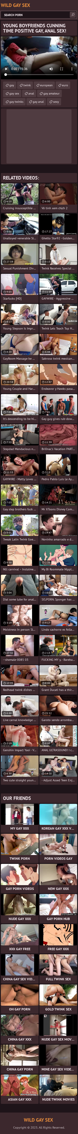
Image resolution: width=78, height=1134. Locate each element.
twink (27, 85)
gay (11, 85)
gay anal (38, 102)
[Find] (73, 15)
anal (31, 93)
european (46, 85)
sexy (56, 102)
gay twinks (16, 102)
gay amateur (51, 93)
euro (65, 85)
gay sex (14, 93)
